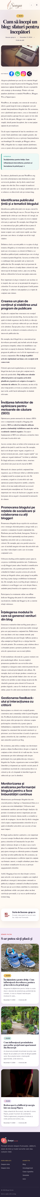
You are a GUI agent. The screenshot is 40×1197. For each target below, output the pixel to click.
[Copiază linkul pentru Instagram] (23, 73)
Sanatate (26, 1175)
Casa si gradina (28, 1171)
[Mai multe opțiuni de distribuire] (29, 73)
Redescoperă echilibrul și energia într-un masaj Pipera (19, 1106)
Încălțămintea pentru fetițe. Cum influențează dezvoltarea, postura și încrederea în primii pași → (18, 163)
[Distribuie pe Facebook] (11, 73)
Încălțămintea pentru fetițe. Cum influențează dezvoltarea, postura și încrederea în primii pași (19, 982)
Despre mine (5, 1164)
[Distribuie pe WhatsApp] (17, 73)
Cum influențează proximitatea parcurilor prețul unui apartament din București (20, 1045)
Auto (24, 1179)
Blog (21, 16)
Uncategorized (28, 1168)
